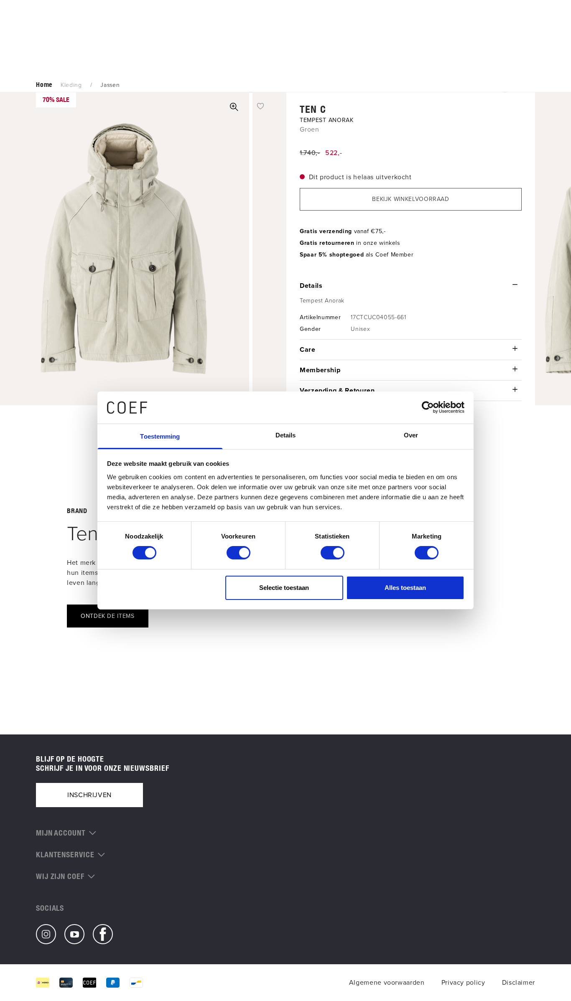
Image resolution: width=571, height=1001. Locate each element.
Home (44, 85)
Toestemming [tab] (160, 436)
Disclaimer (518, 982)
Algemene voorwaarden (387, 982)
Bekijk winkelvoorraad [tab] (410, 199)
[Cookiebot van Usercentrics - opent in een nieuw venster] (427, 407)
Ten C (313, 109)
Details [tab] (285, 435)
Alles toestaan (405, 587)
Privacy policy (463, 982)
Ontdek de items (108, 616)
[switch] (238, 552)
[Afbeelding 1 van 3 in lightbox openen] (234, 107)
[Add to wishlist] (260, 106)
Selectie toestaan (284, 587)
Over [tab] (411, 435)
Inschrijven (89, 795)
